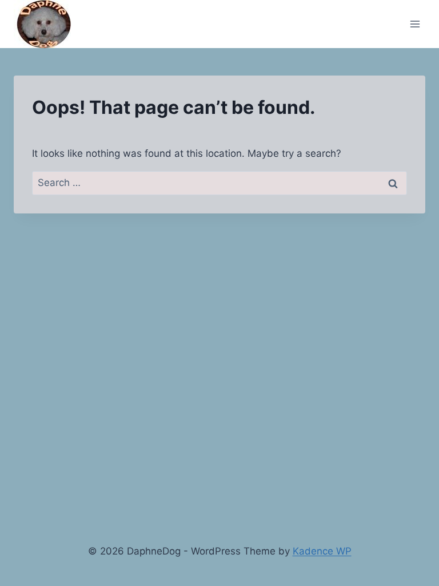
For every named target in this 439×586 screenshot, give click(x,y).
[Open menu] (414, 24)
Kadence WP (322, 551)
